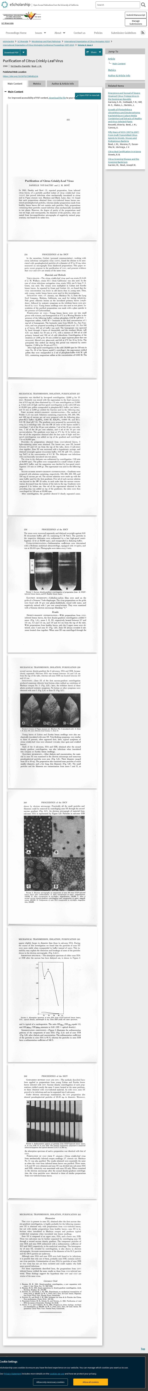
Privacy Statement (12, 1373)
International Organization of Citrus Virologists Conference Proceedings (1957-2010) (38, 45)
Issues (38, 32)
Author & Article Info (119, 75)
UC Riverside (7, 23)
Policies (98, 32)
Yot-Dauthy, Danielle (20, 66)
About (58, 32)
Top (143, 1348)
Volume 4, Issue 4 (85, 45)
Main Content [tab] (15, 83)
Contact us (79, 32)
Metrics (112, 70)
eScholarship (8, 41)
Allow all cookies (91, 1382)
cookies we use (57, 1373)
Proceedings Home (16, 32)
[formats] (23, 52)
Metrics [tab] (37, 83)
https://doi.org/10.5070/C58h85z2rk (20, 76)
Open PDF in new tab (89, 95)
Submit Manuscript (135, 14)
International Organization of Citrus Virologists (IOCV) (87, 41)
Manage (136, 22)
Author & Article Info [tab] (63, 83)
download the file (57, 97)
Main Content (15, 91)
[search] (143, 4)
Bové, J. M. (37, 66)
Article (111, 58)
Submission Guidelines (123, 32)
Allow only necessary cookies (50, 1382)
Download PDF (11, 52)
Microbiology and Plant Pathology (46, 41)
